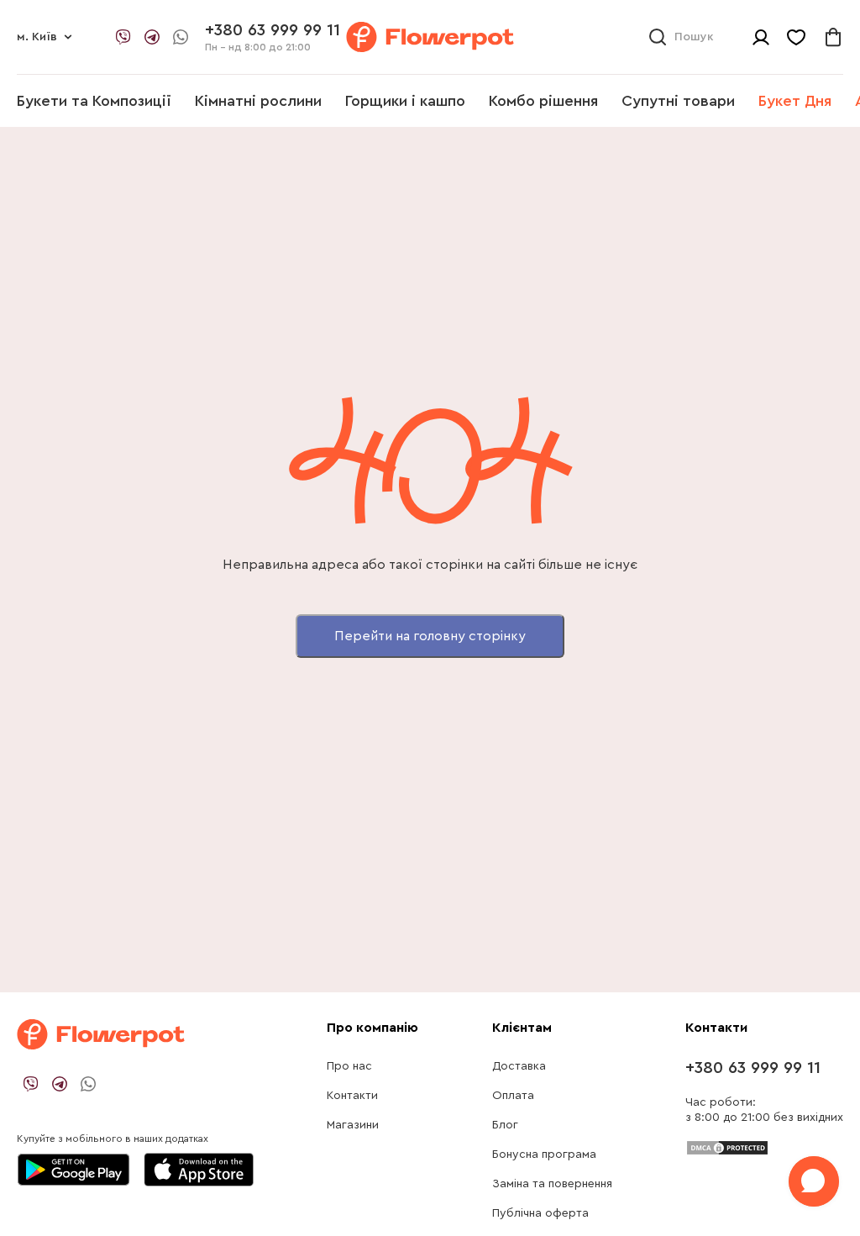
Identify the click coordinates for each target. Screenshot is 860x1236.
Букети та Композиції (94, 100)
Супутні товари (678, 100)
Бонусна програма (544, 1154)
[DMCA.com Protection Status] (727, 1146)
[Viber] (123, 37)
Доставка (519, 1066)
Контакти (352, 1096)
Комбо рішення (543, 100)
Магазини (353, 1125)
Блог (505, 1125)
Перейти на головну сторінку (430, 636)
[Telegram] (152, 37)
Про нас (349, 1066)
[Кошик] (833, 37)
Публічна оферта (540, 1213)
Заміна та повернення (552, 1184)
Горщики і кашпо (405, 100)
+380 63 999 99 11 (753, 1068)
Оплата (513, 1096)
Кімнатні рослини (258, 100)
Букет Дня (794, 100)
